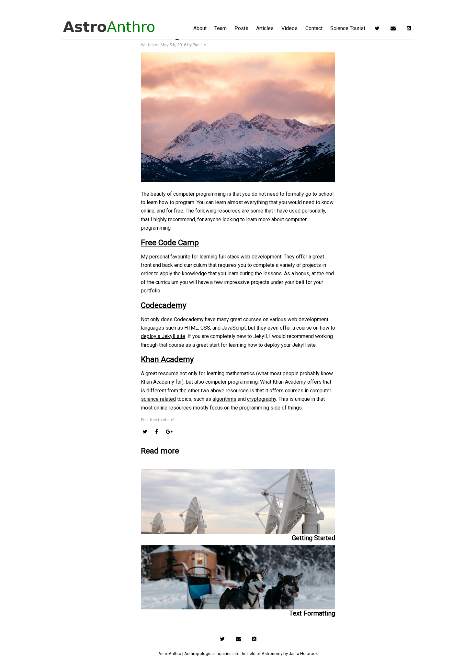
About (200, 28)
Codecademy (163, 305)
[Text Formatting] (238, 575)
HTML (191, 328)
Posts (241, 28)
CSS (205, 328)
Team (220, 28)
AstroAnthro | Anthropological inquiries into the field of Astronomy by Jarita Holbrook (238, 653)
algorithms (224, 399)
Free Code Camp (170, 242)
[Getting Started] (238, 501)
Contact (314, 28)
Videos (289, 28)
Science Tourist (347, 28)
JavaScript (234, 328)
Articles (265, 28)
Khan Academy (167, 359)
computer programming (231, 382)
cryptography (261, 399)
